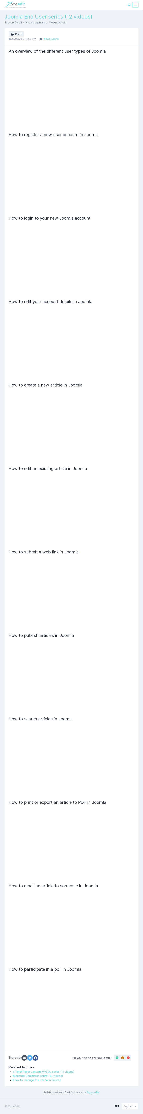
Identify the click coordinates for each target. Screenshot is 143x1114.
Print (18, 34)
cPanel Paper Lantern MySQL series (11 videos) (43, 1071)
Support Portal (13, 22)
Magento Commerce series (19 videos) (38, 1076)
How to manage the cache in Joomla (37, 1080)
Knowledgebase (35, 22)
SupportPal (93, 1092)
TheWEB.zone (50, 38)
